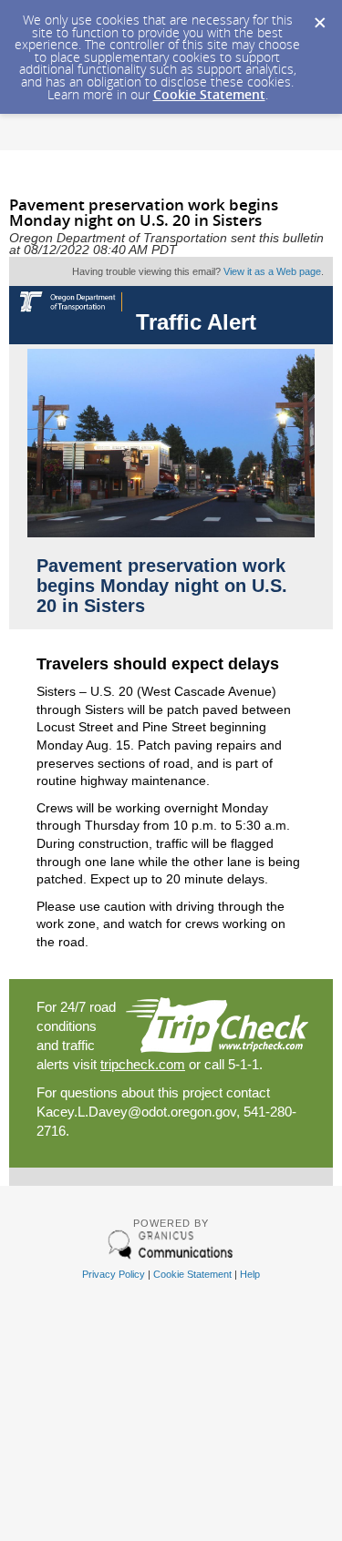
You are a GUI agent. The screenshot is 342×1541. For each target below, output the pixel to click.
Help (250, 1274)
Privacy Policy (113, 1274)
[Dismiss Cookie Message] (319, 17)
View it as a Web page (272, 271)
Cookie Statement (209, 94)
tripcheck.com (142, 1064)
